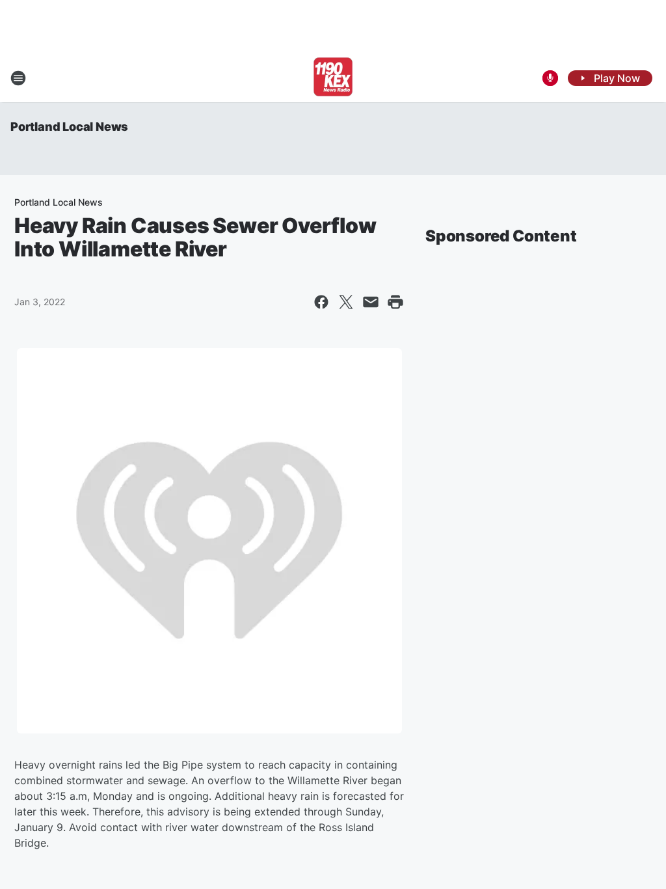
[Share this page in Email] (371, 302)
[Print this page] (395, 302)
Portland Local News (69, 126)
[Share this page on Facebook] (321, 302)
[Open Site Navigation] (18, 78)
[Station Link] (333, 78)
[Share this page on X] (346, 302)
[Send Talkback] (550, 78)
